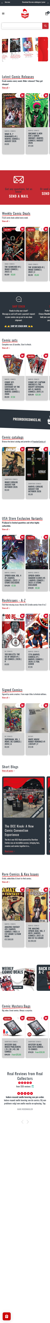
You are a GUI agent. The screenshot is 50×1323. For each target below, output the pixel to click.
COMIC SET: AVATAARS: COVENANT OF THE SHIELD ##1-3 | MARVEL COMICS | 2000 (12, 388)
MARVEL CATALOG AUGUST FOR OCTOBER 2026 (35, 489)
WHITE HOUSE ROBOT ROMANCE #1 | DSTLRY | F (36, 741)
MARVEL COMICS (10, 131)
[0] (46, 13)
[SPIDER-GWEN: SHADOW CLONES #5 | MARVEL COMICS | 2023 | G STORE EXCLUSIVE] (37, 552)
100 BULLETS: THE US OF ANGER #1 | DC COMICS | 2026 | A (13, 658)
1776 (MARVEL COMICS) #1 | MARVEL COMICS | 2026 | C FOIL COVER (35, 659)
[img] (25, 1083)
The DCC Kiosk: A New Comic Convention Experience (19, 830)
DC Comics (8, 651)
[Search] (45, 26)
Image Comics (10, 264)
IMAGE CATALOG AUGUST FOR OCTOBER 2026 (11, 484)
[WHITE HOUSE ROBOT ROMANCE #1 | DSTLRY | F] (37, 718)
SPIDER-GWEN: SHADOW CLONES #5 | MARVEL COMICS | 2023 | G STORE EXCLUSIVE (36, 580)
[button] (23, 1122)
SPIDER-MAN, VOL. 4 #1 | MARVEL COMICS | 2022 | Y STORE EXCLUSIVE (13, 579)
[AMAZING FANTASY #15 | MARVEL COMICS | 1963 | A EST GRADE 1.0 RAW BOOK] (13, 904)
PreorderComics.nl (38, 441)
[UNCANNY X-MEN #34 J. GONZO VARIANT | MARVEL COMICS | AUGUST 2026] (37, 110)
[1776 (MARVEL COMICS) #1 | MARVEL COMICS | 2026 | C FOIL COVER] (37, 631)
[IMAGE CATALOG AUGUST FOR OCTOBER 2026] (13, 461)
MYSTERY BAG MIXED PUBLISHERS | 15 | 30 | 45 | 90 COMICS (13, 1048)
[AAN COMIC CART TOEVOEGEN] (22, 95)
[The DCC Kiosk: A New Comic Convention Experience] (23, 798)
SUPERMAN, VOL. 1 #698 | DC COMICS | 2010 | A (13, 741)
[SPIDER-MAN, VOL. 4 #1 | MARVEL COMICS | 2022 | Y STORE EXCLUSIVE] (13, 552)
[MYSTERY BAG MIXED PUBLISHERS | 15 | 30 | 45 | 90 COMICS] (13, 1027)
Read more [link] (9, 851)
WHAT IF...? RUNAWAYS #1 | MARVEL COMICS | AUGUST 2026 (12, 137)
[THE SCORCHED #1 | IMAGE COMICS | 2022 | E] (37, 244)
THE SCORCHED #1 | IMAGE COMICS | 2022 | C (13, 269)
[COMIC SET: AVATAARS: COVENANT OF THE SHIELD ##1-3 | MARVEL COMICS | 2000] (13, 365)
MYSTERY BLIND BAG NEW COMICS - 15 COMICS (36, 1046)
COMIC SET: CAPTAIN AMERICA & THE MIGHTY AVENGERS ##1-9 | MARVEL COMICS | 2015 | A (36, 387)
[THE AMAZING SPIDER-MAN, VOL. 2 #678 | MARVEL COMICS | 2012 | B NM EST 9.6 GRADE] (37, 905)
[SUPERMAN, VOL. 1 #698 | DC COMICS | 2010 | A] (13, 718)
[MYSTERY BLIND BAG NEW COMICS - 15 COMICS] (37, 1027)
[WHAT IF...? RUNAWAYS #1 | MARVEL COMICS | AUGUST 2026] (13, 110)
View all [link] (5, 88)
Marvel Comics (10, 379)
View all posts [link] (7, 771)
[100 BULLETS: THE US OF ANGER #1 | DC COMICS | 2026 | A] (13, 631)
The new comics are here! (33, 2)
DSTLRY (30, 736)
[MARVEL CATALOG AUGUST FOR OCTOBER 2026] (37, 463)
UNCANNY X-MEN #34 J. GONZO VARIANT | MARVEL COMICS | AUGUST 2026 (35, 138)
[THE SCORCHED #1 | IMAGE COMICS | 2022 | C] (13, 244)
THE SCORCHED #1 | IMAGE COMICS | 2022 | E (36, 269)
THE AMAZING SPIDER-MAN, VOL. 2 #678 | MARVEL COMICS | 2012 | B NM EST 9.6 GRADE (36, 933)
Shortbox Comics (11, 479)
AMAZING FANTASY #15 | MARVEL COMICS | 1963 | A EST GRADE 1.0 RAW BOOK (13, 932)
